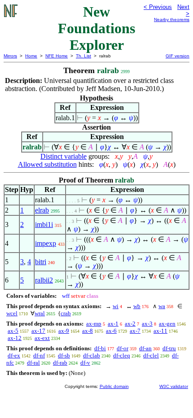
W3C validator (173, 386)
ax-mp (93, 323)
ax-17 (38, 330)
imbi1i (44, 224)
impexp (45, 243)
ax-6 (111, 330)
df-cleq (121, 355)
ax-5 (13, 330)
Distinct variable (63, 156)
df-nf (39, 355)
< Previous (158, 7)
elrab (42, 210)
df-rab (60, 362)
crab (66, 313)
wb (136, 306)
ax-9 (63, 330)
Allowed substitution (47, 164)
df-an (145, 348)
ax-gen (167, 323)
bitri (40, 262)
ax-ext (42, 338)
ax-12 (15, 338)
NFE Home (56, 55)
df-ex (14, 355)
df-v (85, 362)
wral (40, 313)
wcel (12, 313)
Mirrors (10, 55)
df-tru (169, 348)
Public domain (114, 386)
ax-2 (130, 323)
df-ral (33, 362)
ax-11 (160, 330)
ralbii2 (44, 280)
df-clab (91, 355)
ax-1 (113, 323)
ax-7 (135, 330)
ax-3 (147, 323)
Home (31, 55)
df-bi (100, 348)
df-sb (64, 355)
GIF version (177, 55)
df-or (122, 348)
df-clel (151, 355)
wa (161, 306)
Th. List (83, 55)
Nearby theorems (171, 19)
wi (115, 306)
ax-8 (87, 330)
